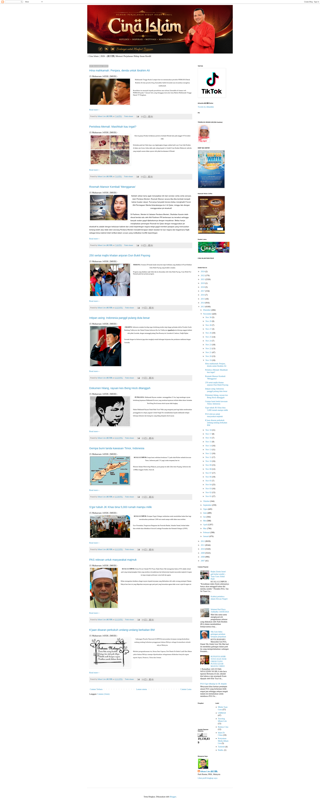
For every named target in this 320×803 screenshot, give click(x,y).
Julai (205, 513)
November (207, 314)
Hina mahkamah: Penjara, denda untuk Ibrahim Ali (119, 70)
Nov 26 (209, 333)
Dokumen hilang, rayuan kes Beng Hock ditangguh (119, 388)
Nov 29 (209, 321)
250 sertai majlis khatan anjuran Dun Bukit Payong (119, 255)
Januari (206, 536)
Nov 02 (209, 492)
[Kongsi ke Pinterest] (151, 116)
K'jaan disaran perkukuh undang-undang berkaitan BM (122, 629)
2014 (203, 303)
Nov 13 (209, 449)
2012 (203, 541)
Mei (205, 521)
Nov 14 (209, 446)
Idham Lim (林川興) (209, 771)
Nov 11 (209, 457)
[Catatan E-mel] (137, 116)
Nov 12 (209, 453)
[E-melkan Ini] (142, 116)
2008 (203, 557)
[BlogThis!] (144, 116)
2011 (203, 545)
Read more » (94, 110)
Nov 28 (209, 325)
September (207, 505)
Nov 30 (209, 317)
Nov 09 (209, 465)
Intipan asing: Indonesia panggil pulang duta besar (119, 317)
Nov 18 (209, 430)
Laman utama (141, 689)
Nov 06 (209, 477)
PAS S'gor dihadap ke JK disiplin (213, 684)
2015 (203, 299)
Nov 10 (209, 461)
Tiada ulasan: (129, 116)
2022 (203, 275)
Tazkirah (221, 747)
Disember (207, 310)
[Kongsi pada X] (147, 116)
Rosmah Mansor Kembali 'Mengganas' (112, 186)
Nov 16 (209, 438)
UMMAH (222, 713)
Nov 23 (209, 345)
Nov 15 (209, 442)
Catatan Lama (185, 689)
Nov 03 (209, 488)
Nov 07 (209, 473)
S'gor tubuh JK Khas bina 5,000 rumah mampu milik (120, 507)
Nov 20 (209, 356)
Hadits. (221, 750)
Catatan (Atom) (103, 694)
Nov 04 (209, 484)
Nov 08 (209, 469)
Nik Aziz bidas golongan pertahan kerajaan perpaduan (218, 634)
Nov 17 (209, 434)
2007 (203, 561)
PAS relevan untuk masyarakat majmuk (113, 559)
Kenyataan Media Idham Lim (223, 740)
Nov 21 (209, 352)
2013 (203, 307)
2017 (203, 291)
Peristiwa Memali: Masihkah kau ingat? (112, 126)
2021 (203, 279)
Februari (206, 532)
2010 (203, 549)
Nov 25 (209, 337)
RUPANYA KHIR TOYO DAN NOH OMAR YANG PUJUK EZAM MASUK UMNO (218, 661)
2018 (203, 287)
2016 (203, 295)
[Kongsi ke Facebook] (149, 116)
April (205, 524)
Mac (205, 528)
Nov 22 (209, 348)
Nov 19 (209, 360)
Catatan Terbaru (96, 689)
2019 (203, 283)
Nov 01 (209, 496)
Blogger (173, 797)
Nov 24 (209, 341)
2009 (203, 553)
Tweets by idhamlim (206, 107)
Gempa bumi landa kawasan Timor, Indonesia (116, 448)
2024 (203, 271)
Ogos (205, 509)
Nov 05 (209, 481)
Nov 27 (209, 329)
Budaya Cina (223, 727)
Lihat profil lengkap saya (207, 778)
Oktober (206, 501)
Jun (204, 517)
